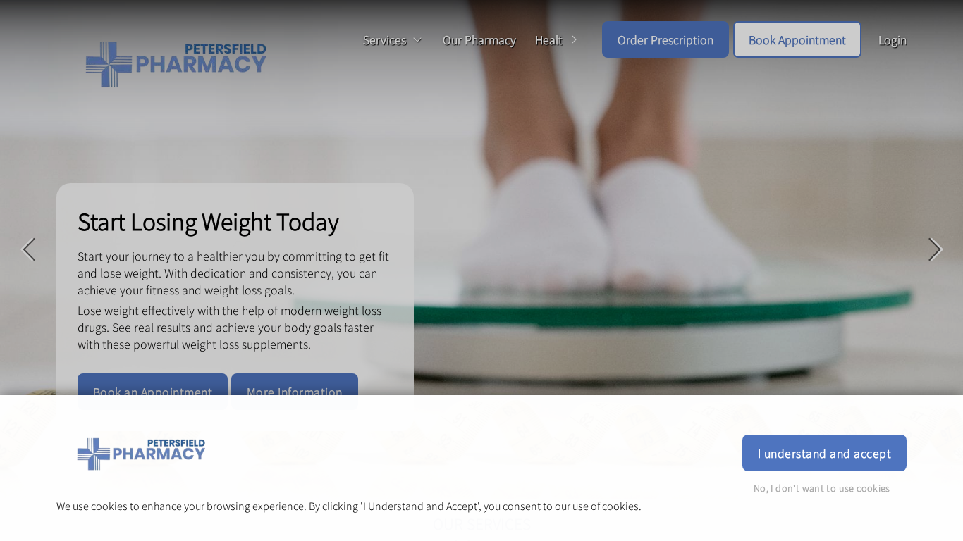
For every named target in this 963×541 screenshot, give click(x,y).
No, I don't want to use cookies (822, 488)
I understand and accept (824, 452)
